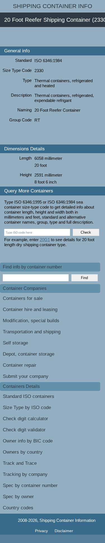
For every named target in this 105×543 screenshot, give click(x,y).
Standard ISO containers (28, 396)
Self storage (15, 343)
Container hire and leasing (30, 309)
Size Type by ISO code (27, 407)
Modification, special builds (31, 320)
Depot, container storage (28, 354)
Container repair (19, 365)
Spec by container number (30, 485)
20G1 (45, 239)
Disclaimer (64, 531)
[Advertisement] (52, 37)
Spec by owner (18, 496)
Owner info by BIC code (28, 441)
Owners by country (23, 452)
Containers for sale (23, 298)
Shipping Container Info (52, 6)
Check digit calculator (25, 418)
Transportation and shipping (31, 331)
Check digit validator (24, 429)
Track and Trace (20, 463)
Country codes (18, 507)
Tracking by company (25, 474)
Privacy (42, 531)
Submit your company (25, 376)
